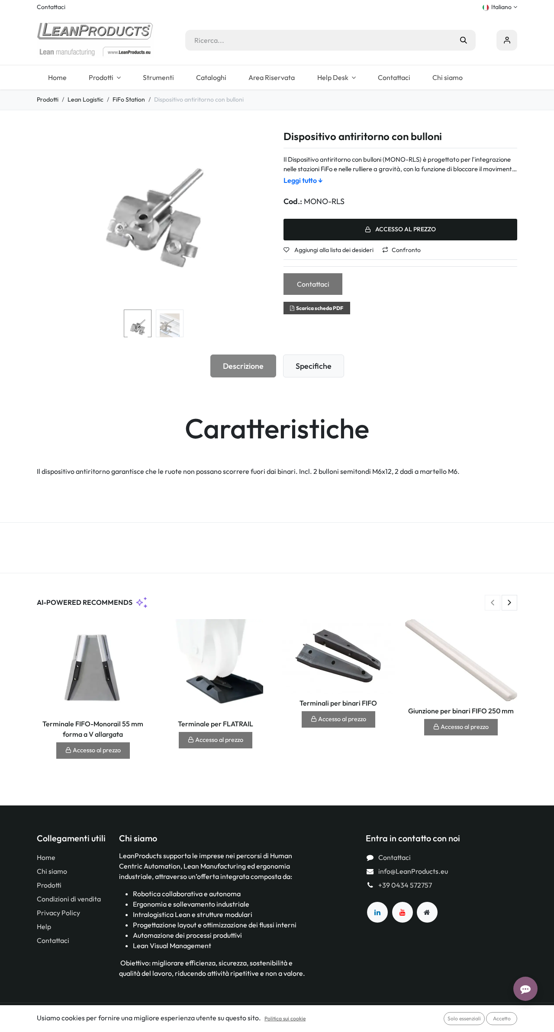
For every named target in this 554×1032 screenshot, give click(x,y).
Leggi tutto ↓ (303, 180)
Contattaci (51, 7)
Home (46, 857)
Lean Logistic (85, 99)
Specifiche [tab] (314, 366)
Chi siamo (52, 871)
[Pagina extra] (427, 912)
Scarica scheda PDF (319, 308)
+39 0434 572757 (405, 885)
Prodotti (47, 99)
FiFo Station (129, 99)
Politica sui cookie (285, 1018)
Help (44, 926)
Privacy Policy (58, 912)
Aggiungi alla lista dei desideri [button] (333, 250)
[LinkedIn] (377, 912)
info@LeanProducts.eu (413, 871)
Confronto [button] (406, 250)
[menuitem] (57, 77)
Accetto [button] (502, 1018)
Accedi (506, 40)
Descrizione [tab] (243, 366)
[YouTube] (402, 912)
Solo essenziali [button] (464, 1018)
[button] (48, 218)
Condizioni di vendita (69, 899)
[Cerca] (463, 40)
